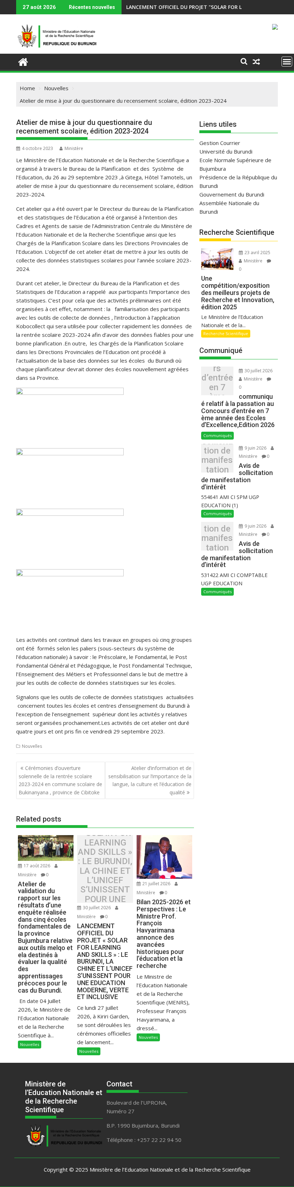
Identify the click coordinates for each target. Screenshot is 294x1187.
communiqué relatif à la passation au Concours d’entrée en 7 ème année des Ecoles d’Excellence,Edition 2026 (217, 383)
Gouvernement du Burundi (231, 194)
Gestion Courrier (219, 142)
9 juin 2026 (255, 448)
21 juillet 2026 (156, 884)
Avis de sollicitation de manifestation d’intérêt (217, 460)
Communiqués (217, 435)
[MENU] (286, 62)
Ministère (74, 148)
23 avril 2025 (256, 252)
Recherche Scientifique (225, 333)
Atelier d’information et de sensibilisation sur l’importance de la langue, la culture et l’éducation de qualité (149, 780)
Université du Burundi (225, 151)
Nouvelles (32, 746)
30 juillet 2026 (97, 908)
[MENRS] (23, 61)
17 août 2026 (37, 866)
